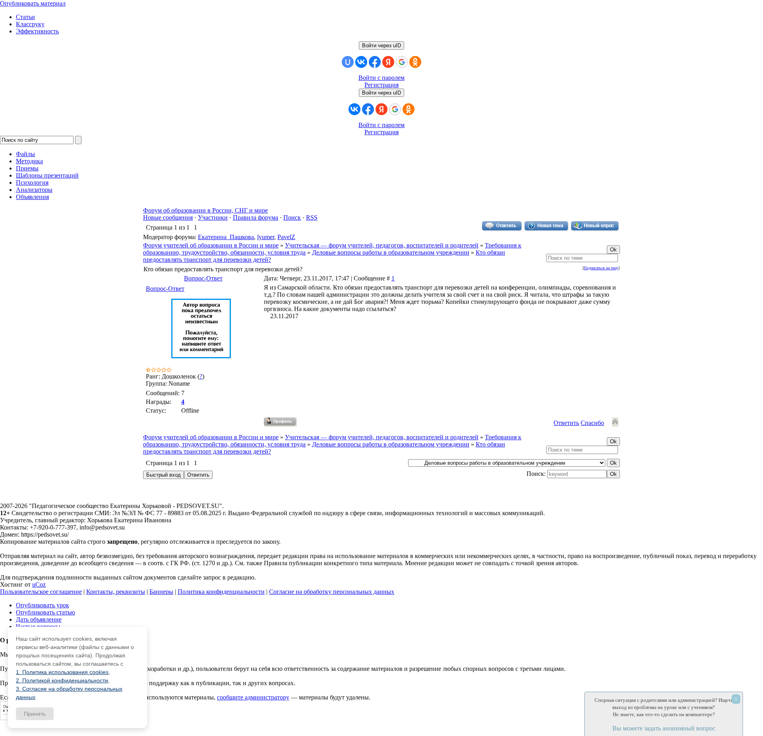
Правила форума (255, 217)
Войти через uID (381, 45)
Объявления (32, 196)
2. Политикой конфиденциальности (62, 680)
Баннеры (161, 591)
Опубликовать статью (45, 612)
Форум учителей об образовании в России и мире (211, 245)
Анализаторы (34, 189)
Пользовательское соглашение (41, 591)
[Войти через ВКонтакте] (361, 62)
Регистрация (381, 84)
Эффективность (37, 31)
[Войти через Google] (402, 62)
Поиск (292, 217)
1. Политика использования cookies (62, 672)
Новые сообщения (168, 217)
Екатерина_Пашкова (226, 237)
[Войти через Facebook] (375, 62)
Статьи (25, 17)
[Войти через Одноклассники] (415, 62)
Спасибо (592, 422)
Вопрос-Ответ (203, 278)
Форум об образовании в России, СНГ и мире (205, 210)
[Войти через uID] (348, 62)
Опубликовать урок (42, 605)
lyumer (265, 237)
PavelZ (286, 237)
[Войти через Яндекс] (388, 62)
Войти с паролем (381, 77)
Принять (35, 714)
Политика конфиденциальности (221, 591)
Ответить (566, 422)
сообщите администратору (253, 697)
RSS (312, 217)
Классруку (30, 24)
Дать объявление (39, 619)
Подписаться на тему (601, 268)
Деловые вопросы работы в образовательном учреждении (390, 252)
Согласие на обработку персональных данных (331, 591)
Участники (213, 217)
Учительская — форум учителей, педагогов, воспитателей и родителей (381, 245)
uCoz (39, 584)
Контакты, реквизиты (115, 591)
